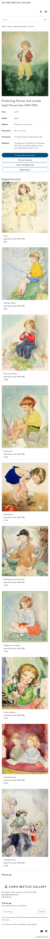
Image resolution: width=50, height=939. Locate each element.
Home (4, 26)
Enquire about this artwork (25, 155)
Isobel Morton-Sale (20, 26)
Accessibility (21, 924)
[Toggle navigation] (45, 11)
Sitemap (34, 924)
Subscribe (42, 911)
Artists (10, 26)
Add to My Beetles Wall (25, 164)
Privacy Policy (36, 917)
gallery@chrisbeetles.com (10, 894)
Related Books (25, 169)
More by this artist (25, 160)
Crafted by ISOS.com (42, 937)
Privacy (29, 924)
